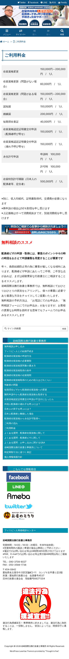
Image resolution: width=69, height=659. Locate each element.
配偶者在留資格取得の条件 (17, 370)
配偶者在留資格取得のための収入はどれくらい (28, 380)
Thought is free (52, 651)
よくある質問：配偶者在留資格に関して (24, 432)
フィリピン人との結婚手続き (19, 351)
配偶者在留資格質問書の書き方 (20, 365)
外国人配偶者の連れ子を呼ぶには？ (22, 404)
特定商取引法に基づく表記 (17, 452)
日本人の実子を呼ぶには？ (17, 408)
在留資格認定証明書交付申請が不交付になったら (29, 399)
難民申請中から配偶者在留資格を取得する (25, 394)
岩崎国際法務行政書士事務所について (23, 447)
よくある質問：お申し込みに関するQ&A (24, 442)
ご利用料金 (20, 41)
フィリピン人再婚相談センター (20, 530)
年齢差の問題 (11, 384)
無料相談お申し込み (14, 346)
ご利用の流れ (11, 423)
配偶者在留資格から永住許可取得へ (22, 418)
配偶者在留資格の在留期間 (17, 375)
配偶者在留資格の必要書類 (17, 360)
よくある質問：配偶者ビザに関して (22, 437)
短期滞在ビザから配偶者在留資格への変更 (25, 389)
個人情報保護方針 (13, 457)
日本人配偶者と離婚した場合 (19, 413)
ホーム (6, 41)
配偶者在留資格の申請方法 (17, 356)
